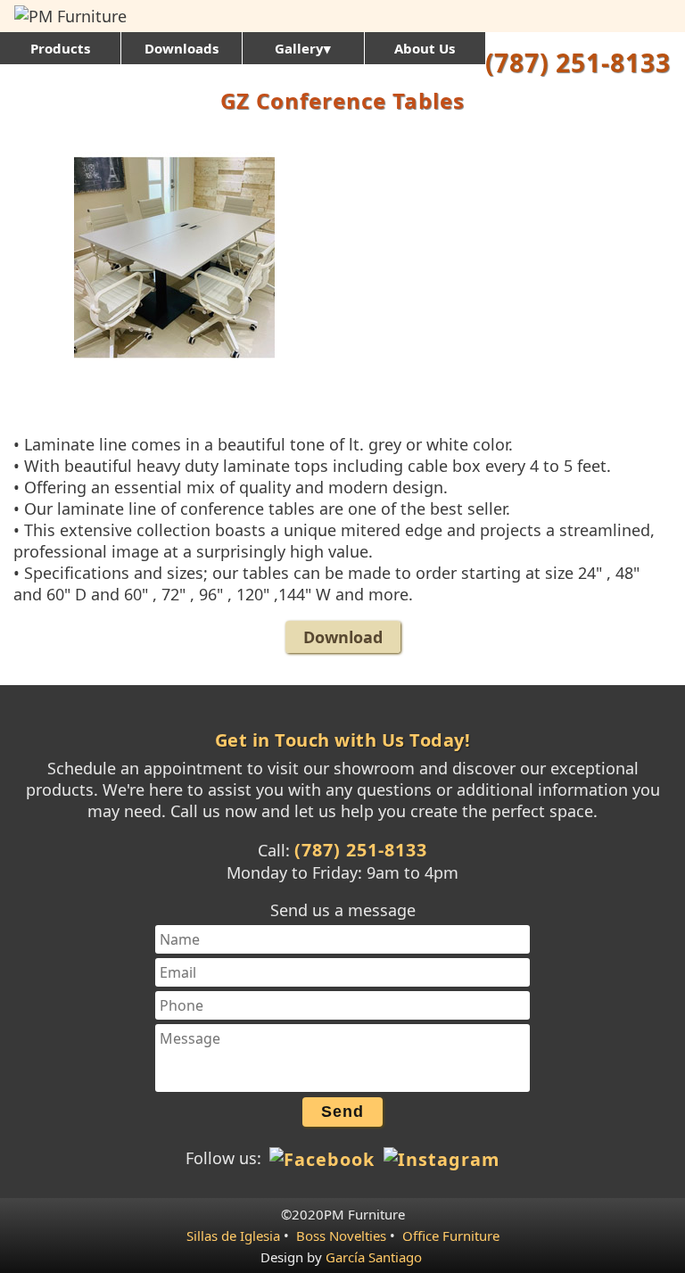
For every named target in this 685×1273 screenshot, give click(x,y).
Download (343, 637)
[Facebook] (323, 1157)
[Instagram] (439, 1157)
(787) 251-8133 (578, 62)
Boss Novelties (341, 1235)
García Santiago (374, 1257)
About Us (424, 48)
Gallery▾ (303, 48)
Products (60, 48)
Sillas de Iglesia (233, 1235)
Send (342, 1111)
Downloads (181, 48)
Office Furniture (450, 1235)
